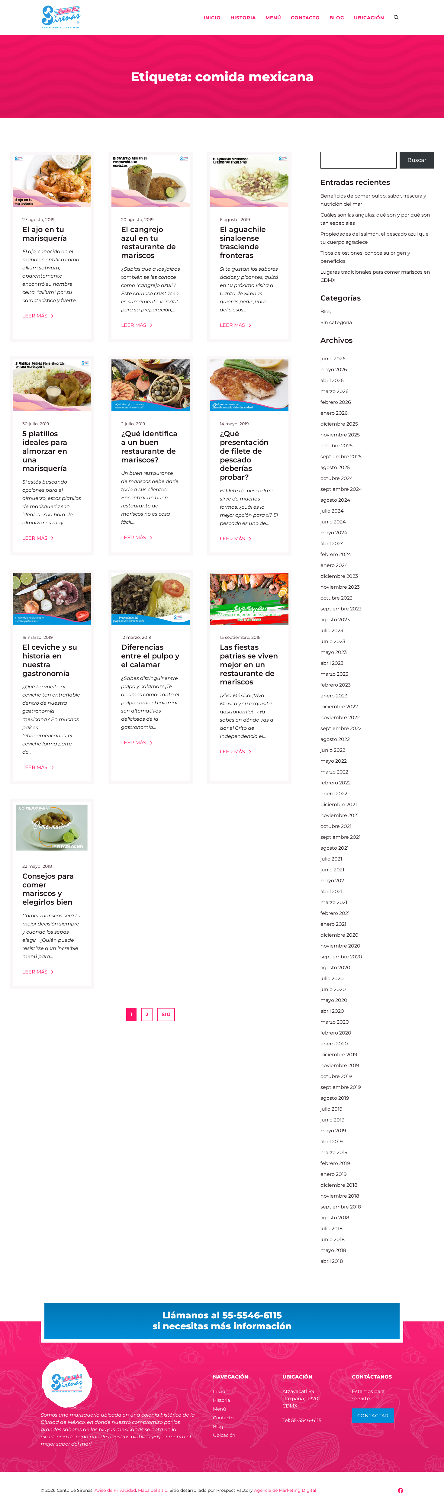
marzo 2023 (334, 674)
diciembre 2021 (338, 804)
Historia (243, 18)
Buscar (416, 160)
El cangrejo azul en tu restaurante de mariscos (148, 242)
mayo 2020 (333, 1000)
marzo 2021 (333, 902)
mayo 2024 (333, 533)
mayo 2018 (333, 1250)
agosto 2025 (335, 467)
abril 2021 (331, 891)
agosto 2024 (335, 500)
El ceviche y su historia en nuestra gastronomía (49, 660)
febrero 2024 (335, 554)
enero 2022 (333, 793)
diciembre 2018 (338, 1185)
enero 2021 (333, 924)
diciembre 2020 (339, 935)
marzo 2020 (334, 1022)
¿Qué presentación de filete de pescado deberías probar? (244, 455)
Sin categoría (336, 322)
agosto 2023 (335, 620)
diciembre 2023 (339, 576)
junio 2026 (333, 359)
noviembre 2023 (340, 587)
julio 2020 (332, 978)
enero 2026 (334, 413)
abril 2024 (332, 543)
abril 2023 (331, 663)
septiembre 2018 (340, 1207)
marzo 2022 (334, 772)
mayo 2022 (333, 761)
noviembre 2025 (340, 435)
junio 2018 (332, 1239)
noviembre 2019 (339, 1065)
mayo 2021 (333, 880)
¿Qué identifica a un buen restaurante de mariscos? (149, 446)
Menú (273, 18)
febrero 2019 (335, 1163)
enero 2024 (334, 565)
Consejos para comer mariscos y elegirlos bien (48, 889)
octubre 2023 (336, 598)
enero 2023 (333, 696)
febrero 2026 (335, 402)
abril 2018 (331, 1261)
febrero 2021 (335, 913)
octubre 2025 (336, 446)
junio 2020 (333, 989)
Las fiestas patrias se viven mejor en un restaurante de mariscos (249, 664)
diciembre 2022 (339, 706)
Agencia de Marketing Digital (285, 1490)
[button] (396, 18)
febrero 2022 (335, 783)
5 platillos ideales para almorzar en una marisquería (44, 451)
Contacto (305, 18)
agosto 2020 (335, 967)
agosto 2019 (334, 1098)
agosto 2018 (334, 1218)
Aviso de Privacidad (115, 1490)
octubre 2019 (336, 1076)
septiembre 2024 (341, 489)
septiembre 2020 (341, 957)
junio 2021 (332, 870)
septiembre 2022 (341, 728)
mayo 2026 (333, 369)
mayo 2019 (333, 1131)
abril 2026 (332, 380)
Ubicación (369, 18)
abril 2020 (332, 1011)
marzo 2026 (334, 391)
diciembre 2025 (339, 424)
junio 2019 (332, 1120)
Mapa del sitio (152, 1490)
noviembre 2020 (340, 946)
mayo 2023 (333, 652)
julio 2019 (331, 1109)
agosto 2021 (334, 848)
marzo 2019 (334, 1152)
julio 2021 (331, 859)
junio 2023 (332, 641)
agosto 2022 (335, 739)
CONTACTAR (373, 1415)
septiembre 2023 (341, 609)
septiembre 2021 (340, 837)
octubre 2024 (336, 478)
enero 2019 (333, 1174)
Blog (337, 18)
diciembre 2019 (338, 1054)
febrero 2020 (335, 1033)
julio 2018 (331, 1228)
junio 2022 (332, 750)
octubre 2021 (336, 826)
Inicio (212, 18)
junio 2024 (333, 522)
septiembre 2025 (341, 456)
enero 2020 (334, 1044)
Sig (166, 1014)
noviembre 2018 (339, 1196)
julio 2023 (331, 630)
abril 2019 (331, 1141)
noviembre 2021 (339, 815)
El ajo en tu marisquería (44, 234)
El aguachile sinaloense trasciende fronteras (243, 242)
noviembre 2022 (340, 717)
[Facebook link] (400, 1490)
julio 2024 (332, 511)
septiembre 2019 (340, 1087)
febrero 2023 (335, 685)
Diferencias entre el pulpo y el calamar (150, 656)
